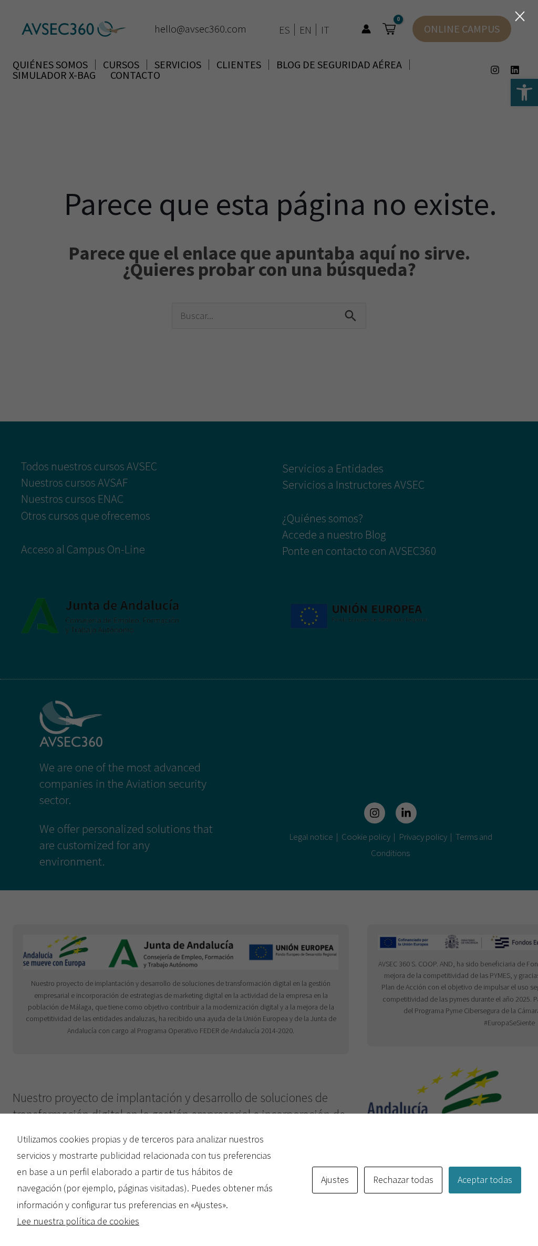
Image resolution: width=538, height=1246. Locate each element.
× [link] (520, 16)
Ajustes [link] (335, 1179)
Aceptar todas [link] (485, 1179)
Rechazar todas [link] (403, 1179)
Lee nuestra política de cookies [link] (78, 1221)
